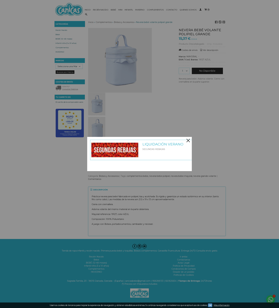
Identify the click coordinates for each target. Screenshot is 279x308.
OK (210, 305)
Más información (222, 305)
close (188, 140)
